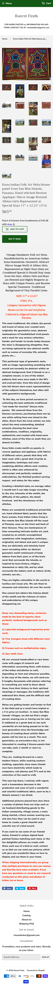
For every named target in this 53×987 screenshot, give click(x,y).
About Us (27, 919)
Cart (48, 3)
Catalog (26, 915)
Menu (9, 3)
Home (4, 39)
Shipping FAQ (26, 923)
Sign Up (45, 957)
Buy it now (14, 239)
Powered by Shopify (36, 970)
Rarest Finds (26, 16)
